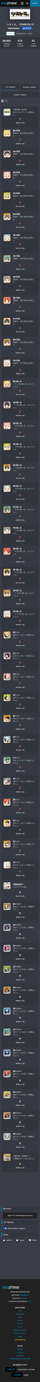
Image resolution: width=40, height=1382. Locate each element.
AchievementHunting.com (20, 1359)
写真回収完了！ (19, 884)
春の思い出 (17, 444)
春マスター (17, 966)
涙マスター (17, 1029)
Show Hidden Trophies (16, 1228)
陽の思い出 (17, 548)
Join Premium (20, 1340)
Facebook (20, 1356)
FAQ (20, 1311)
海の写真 (16, 277)
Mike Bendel (24, 1295)
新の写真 (16, 214)
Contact (20, 1324)
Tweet (21, 1240)
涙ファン (16, 758)
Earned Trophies (29, 87)
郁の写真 (16, 339)
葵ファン (16, 737)
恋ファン (16, 674)
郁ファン (16, 841)
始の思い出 (17, 402)
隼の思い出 (17, 611)
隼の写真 (16, 360)
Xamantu (24, 1298)
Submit (9, 1240)
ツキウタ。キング (20, 109)
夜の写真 (16, 318)
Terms (20, 1337)
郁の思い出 (17, 590)
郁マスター (17, 1113)
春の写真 (16, 193)
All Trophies (10, 87)
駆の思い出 (17, 381)
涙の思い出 (17, 507)
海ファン (16, 778)
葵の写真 (16, 235)
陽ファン (16, 799)
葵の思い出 (17, 486)
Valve (29, 1301)
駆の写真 (16, 130)
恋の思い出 (17, 423)
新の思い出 (17, 465)
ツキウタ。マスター (20, 1156)
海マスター (17, 1050)
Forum (29, 34)
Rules (20, 1317)
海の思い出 (17, 528)
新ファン (16, 716)
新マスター (17, 987)
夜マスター (17, 1092)
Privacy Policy (20, 1333)
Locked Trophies (20, 95)
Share (34, 1240)
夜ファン (16, 820)
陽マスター (17, 1071)
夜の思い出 (17, 569)
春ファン (16, 695)
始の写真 (16, 151)
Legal (20, 1327)
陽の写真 (16, 298)
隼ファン (16, 862)
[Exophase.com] (10, 3)
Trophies (10, 34)
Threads (20, 1349)
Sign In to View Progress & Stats (20, 1215)
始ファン (16, 653)
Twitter (20, 1352)
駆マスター (17, 904)
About (20, 1320)
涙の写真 (16, 256)
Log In (35, 3)
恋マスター (17, 945)
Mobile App (20, 1314)
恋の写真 (16, 172)
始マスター (17, 925)
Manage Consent (20, 1330)
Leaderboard (21, 34)
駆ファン (16, 632)
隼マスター (17, 1134)
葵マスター (17, 1008)
